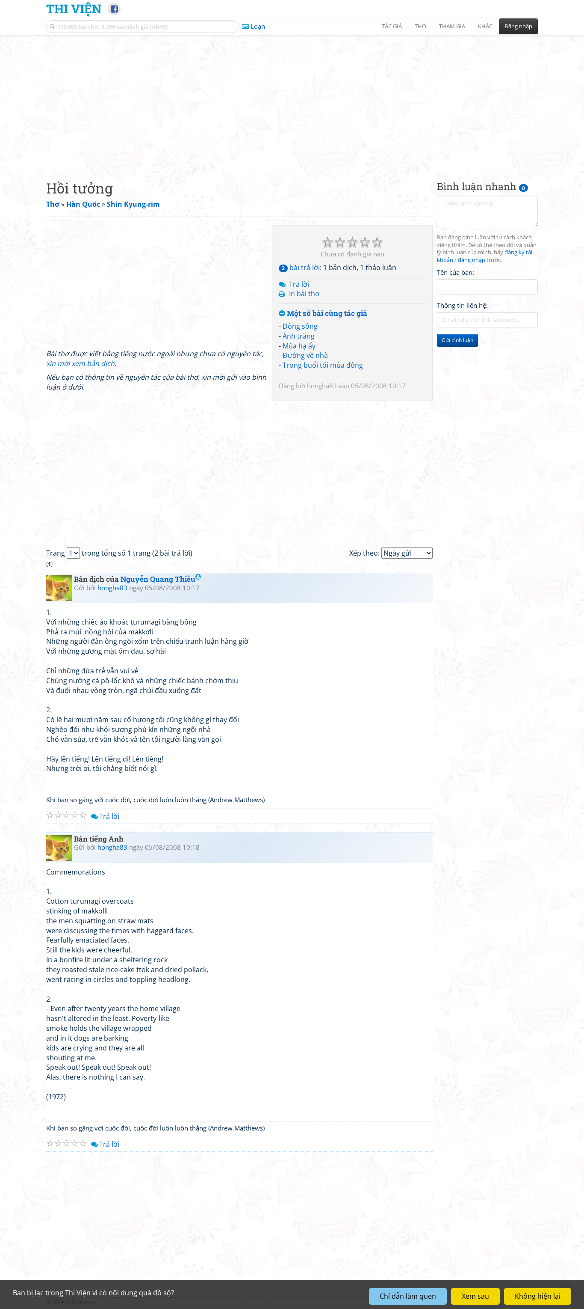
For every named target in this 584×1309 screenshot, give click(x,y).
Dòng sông (300, 326)
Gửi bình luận (457, 340)
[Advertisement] (292, 101)
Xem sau (475, 1296)
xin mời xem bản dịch (80, 363)
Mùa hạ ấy (299, 346)
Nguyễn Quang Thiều (158, 579)
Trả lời (299, 284)
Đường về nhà (305, 355)
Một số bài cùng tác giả (326, 313)
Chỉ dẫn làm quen (408, 1296)
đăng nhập (471, 260)
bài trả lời (301, 267)
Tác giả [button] (392, 26)
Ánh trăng (299, 336)
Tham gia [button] (452, 26)
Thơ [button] (420, 26)
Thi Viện (73, 8)
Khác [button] (485, 26)
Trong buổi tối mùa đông (323, 365)
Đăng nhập (518, 26)
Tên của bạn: (455, 272)
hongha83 (322, 385)
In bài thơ (304, 293)
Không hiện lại (537, 1296)
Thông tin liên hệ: (462, 305)
